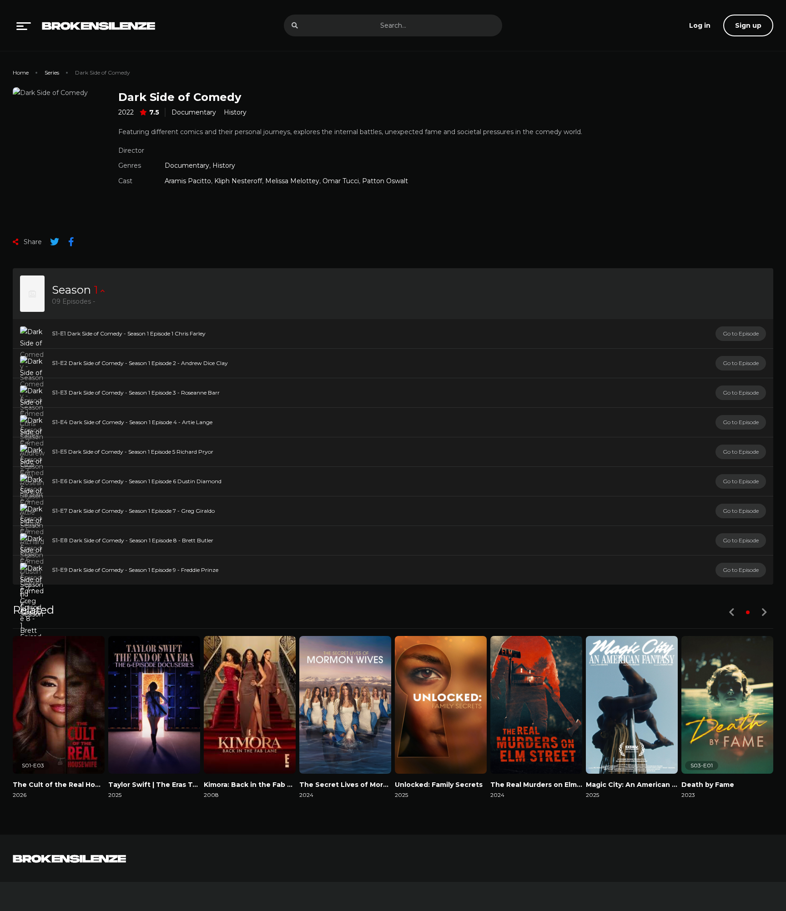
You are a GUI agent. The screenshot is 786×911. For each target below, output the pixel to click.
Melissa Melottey (292, 181)
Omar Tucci (340, 181)
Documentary (193, 112)
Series (52, 72)
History (235, 112)
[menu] (24, 25)
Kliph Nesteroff (238, 181)
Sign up (748, 25)
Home (21, 72)
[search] (295, 25)
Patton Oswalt (385, 181)
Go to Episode (741, 333)
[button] (747, 612)
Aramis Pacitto (188, 181)
